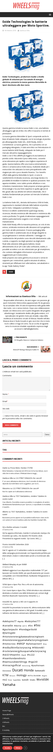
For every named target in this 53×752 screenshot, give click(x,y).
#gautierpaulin (10, 629)
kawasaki (40, 670)
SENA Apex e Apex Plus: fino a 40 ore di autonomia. (23, 584)
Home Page (6, 710)
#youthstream (37, 665)
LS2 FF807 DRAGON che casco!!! (29, 478)
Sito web (5, 408)
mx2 (4, 679)
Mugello (44, 676)
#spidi (23, 655)
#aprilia (21, 621)
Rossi (10, 680)
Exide (11, 272)
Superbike (17, 680)
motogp (22, 675)
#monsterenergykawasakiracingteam (23, 636)
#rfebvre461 (38, 647)
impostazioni (7, 743)
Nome (5, 394)
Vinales (32, 680)
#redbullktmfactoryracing (16, 647)
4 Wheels (5, 722)
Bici (3, 726)
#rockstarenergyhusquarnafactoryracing (24, 651)
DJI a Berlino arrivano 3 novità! (14, 527)
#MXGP (21, 643)
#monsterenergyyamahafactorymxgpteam (25, 640)
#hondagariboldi (28, 629)
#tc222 (31, 654)
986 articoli (42, 296)
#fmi (37, 625)
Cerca (47, 434)
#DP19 (24, 626)
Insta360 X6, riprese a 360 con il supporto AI (20, 602)
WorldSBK (42, 679)
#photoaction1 (34, 643)
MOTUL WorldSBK (34, 675)
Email (4, 401)
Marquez (12, 676)
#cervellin (7, 625)
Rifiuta (18, 748)
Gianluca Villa (24, 30)
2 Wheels (5, 718)
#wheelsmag (26, 666)
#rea (45, 644)
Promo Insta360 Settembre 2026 (15, 544)
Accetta (7, 748)
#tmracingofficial (11, 665)
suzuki (25, 679)
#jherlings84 (8, 633)
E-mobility (6, 730)
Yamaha (8, 684)
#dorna (17, 625)
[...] (40, 538)
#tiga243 (33, 661)
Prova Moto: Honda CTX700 (21, 468)
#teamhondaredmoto (14, 658)
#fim (30, 625)
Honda (29, 670)
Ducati (17, 670)
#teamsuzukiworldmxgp (14, 661)
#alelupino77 (9, 621)
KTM (5, 675)
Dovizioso (6, 670)
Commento (7, 375)
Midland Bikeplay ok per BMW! (14, 564)
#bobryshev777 (32, 621)
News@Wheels (8, 714)
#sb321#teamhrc (11, 654)
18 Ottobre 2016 (10, 30)
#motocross (9, 643)
